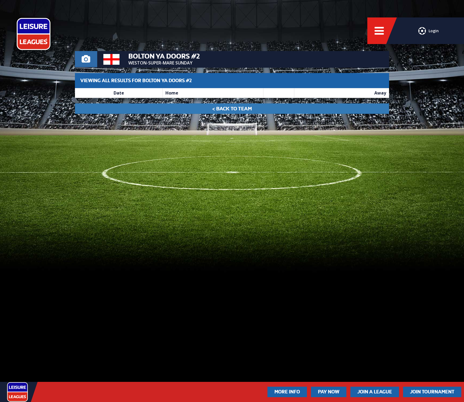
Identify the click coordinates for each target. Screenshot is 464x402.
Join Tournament (432, 391)
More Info (287, 391)
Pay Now (328, 391)
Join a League (374, 391)
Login (434, 30)
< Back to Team (232, 108)
